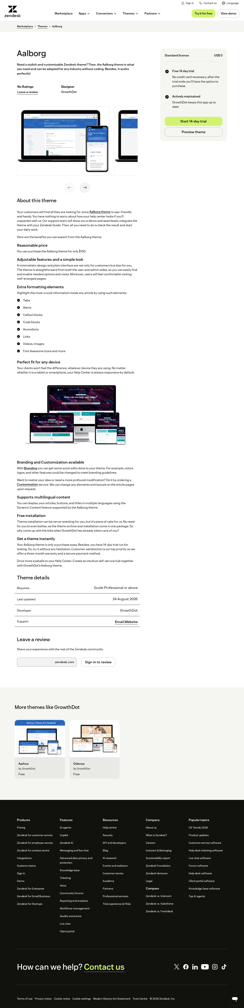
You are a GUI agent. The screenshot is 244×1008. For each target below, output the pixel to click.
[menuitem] (230, 3)
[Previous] (69, 187)
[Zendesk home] (14, 11)
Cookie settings (81, 998)
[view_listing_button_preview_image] (63, 141)
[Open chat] (235, 999)
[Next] (84, 187)
